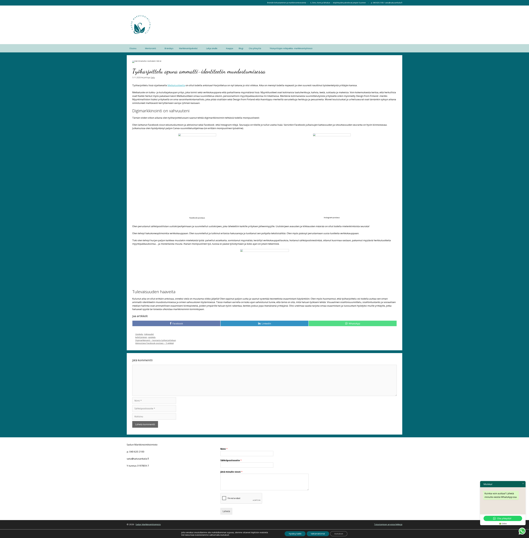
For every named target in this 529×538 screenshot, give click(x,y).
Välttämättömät (318, 533)
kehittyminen (141, 337)
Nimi (224, 449)
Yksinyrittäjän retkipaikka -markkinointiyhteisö (291, 48)
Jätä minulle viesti (231, 471)
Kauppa (229, 48)
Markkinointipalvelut (188, 48)
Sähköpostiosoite (231, 460)
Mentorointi (150, 48)
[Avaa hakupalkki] (398, 48)
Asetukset (338, 533)
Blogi (241, 48)
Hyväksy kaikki (295, 533)
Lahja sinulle (211, 48)
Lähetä (226, 511)
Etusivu (132, 48)
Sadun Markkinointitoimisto (148, 524)
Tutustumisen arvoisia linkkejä (388, 524)
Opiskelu (139, 334)
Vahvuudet (149, 334)
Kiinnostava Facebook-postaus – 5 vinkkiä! (154, 343)
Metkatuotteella (176, 85)
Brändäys (168, 48)
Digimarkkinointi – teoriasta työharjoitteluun (155, 340)
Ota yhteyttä (255, 48)
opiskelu (152, 337)
